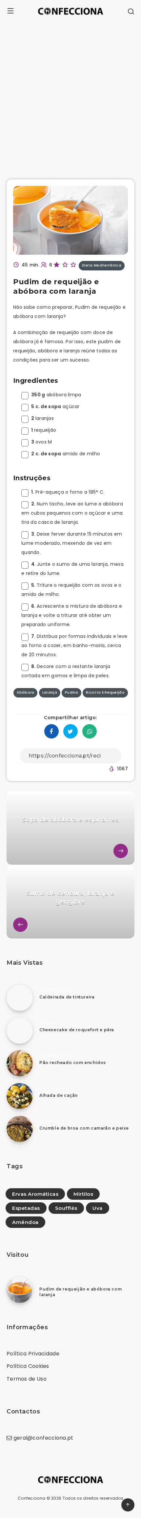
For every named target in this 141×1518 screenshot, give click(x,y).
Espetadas (26, 1208)
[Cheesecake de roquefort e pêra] (20, 1030)
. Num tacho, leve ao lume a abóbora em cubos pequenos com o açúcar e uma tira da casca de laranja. (72, 513)
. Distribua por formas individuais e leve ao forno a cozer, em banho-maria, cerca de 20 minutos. (74, 645)
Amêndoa (25, 1222)
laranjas (42, 418)
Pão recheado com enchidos (72, 1062)
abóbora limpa (56, 394)
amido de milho (65, 453)
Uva (97, 1208)
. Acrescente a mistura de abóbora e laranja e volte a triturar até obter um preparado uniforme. (71, 615)
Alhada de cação (58, 1095)
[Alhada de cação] (20, 1096)
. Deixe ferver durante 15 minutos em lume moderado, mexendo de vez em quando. (71, 543)
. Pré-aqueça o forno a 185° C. (67, 492)
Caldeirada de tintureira (66, 997)
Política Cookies (28, 1366)
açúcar (55, 406)
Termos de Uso (27, 1379)
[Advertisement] (70, 95)
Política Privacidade (33, 1353)
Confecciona (31, 1498)
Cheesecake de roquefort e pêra (76, 1029)
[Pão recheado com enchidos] (20, 1063)
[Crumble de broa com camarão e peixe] (20, 1129)
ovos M (41, 442)
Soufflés (66, 1208)
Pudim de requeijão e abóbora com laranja (80, 1292)
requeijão (43, 430)
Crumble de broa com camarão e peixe (84, 1128)
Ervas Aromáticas (35, 1194)
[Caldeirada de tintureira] (20, 998)
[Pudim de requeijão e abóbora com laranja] (20, 1290)
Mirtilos (83, 1194)
